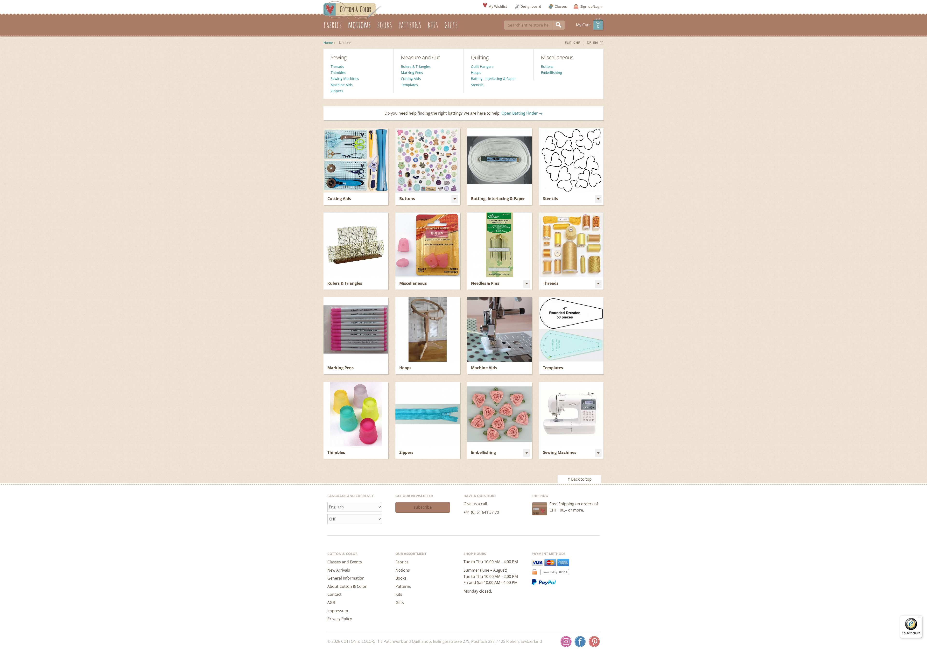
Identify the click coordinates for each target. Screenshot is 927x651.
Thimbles (338, 72)
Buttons (547, 66)
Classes (561, 6)
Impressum (337, 610)
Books (401, 578)
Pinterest (594, 641)
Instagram (566, 641)
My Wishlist (497, 6)
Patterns (403, 586)
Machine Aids (342, 85)
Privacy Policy (339, 618)
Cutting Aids (411, 78)
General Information (346, 578)
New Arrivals (338, 570)
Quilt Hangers (482, 66)
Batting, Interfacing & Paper (493, 78)
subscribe (423, 507)
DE (589, 42)
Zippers (337, 91)
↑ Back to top (579, 479)
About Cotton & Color (347, 586)
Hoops (476, 72)
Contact (334, 594)
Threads (337, 66)
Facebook (580, 641)
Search (559, 25)
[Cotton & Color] (352, 10)
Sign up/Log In (592, 6)
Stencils (477, 85)
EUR (568, 42)
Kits (398, 594)
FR (602, 42)
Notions (402, 570)
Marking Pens (412, 72)
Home (328, 42)
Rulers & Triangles (416, 66)
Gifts (399, 602)
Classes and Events (344, 562)
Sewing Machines (345, 78)
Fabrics (401, 562)
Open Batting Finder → (522, 113)
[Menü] (919, 618)
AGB (331, 602)
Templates (409, 85)
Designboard (530, 6)
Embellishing (551, 72)
